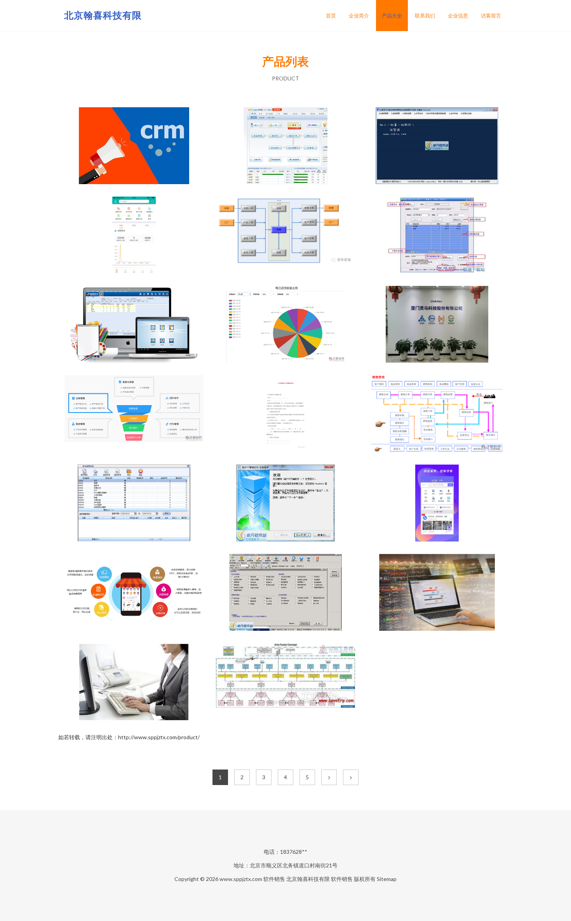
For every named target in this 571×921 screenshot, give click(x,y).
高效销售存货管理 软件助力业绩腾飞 (437, 414)
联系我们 (425, 15)
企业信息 (458, 15)
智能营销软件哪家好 (134, 146)
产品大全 (392, 15)
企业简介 (359, 15)
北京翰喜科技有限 (103, 15)
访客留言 (491, 15)
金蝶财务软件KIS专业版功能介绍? (286, 236)
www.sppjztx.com (240, 879)
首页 (331, 15)
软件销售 (274, 879)
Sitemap (387, 879)
